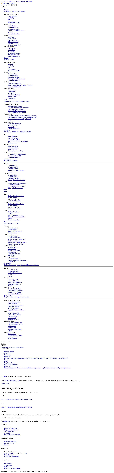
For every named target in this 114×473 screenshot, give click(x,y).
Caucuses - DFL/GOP (14, 45)
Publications (7, 295)
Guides (6, 359)
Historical (7, 356)
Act (19, 199)
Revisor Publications (13, 308)
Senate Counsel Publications (16, 305)
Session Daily (12, 274)
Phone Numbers (8, 455)
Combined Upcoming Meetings (17, 154)
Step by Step (7, 364)
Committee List (12, 26)
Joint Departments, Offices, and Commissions (17, 101)
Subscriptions (11, 98)
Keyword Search (12, 228)
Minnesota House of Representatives (14, 11)
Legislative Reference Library (16, 109)
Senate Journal (12, 90)
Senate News (8, 465)
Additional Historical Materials (59, 358)
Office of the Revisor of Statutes (17, 112)
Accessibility (11, 127)
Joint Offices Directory (14, 123)
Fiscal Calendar (12, 143)
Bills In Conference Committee (16, 186)
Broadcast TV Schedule (14, 156)
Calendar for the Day (14, 139)
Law (5, 221)
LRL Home (4, 376)
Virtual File (48, 358)
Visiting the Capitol (9, 431)
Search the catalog (6, 418)
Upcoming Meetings (13, 29)
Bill (16, 199)
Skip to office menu (18, 1)
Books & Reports (9, 351)
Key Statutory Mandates (48, 368)
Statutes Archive (12, 233)
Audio (16, 269)
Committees (7, 159)
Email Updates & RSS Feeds (12, 468)
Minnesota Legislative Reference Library (12, 347)
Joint (5, 99)
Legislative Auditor (13, 306)
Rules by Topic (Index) (14, 250)
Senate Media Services (14, 284)
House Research (12, 40)
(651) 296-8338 (8, 453)
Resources (15, 364)
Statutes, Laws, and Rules (11, 223)
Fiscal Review (12, 334)
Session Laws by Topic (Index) (16, 239)
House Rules (11, 50)
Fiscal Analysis (12, 38)
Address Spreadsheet (14, 56)
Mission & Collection (10, 368)
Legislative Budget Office (15, 106)
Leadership (11, 18)
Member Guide (12, 318)
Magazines (7, 353)
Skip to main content (6, 1)
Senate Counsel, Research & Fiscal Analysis (20, 85)
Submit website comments (11, 456)
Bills (5, 189)
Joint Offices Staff (13, 125)
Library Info (7, 366)
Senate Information (13, 319)
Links (5, 361)
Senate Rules (11, 91)
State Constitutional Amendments (17, 260)
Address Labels (12, 96)
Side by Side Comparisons (15, 188)
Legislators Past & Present (15, 324)
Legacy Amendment (13, 128)
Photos (10, 276)
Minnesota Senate (9, 59)
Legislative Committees (10, 160)
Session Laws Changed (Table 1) (17, 242)
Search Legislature (6, 5)
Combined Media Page (14, 289)
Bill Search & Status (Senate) (16, 204)
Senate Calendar (12, 149)
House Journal (12, 48)
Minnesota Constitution (14, 258)
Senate (6, 58)
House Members (12, 16)
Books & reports (12, 338)
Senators (10, 64)
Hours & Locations (22, 368)
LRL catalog (6, 421)
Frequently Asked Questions (12, 434)
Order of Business (13, 138)
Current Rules (12, 249)
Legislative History (9, 363)
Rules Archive (12, 252)
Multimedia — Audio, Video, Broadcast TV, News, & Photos (21, 265)
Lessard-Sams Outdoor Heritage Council (19, 119)
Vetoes (10, 218)
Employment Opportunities (63, 368)
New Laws (11, 337)
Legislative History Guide (15, 322)
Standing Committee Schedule (16, 30)
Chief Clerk (11, 37)
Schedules (7, 130)
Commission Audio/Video (15, 294)
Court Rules (11, 261)
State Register (12, 255)
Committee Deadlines (14, 34)
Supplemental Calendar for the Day (18, 141)
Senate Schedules (13, 146)
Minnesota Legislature (9, 3)
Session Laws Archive (14, 241)
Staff (9, 19)
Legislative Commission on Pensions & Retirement (22, 117)
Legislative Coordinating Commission (18, 107)
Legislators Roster (13, 316)
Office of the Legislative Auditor (17, 111)
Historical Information (10, 428)
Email (25, 453)
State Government (16, 358)
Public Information (13, 42)
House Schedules (13, 136)
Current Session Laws (14, 220)
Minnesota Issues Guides (15, 335)
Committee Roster (13, 27)
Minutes (10, 32)
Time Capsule (40, 358)
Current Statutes (12, 229)
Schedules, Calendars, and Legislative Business (17, 131)
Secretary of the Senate (14, 83)
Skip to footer (28, 1)
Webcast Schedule (13, 271)
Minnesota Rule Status (14, 253)
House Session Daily (14, 313)
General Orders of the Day (15, 151)
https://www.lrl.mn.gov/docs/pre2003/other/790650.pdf (16, 399)
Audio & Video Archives (15, 273)
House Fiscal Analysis (14, 302)
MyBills (10, 213)
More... (10, 120)
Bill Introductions (13, 197)
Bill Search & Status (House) (16, 196)
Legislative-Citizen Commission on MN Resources (22, 115)
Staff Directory (32, 368)
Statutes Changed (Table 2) (15, 244)
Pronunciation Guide (14, 54)
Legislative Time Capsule (15, 329)
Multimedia (7, 263)
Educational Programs (14, 53)
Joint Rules (11, 51)
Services (39, 368)
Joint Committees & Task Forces (17, 183)
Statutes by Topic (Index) (15, 231)
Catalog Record (5, 383)
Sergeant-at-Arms (13, 43)
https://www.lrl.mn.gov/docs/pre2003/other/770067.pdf (16, 407)
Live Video (11, 269)
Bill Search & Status (13, 212)
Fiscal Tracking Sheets (14, 200)
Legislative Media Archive (15, 290)
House (6, 10)
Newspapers (7, 355)
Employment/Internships (11, 430)
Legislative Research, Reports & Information (16, 297)
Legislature (7, 358)
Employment (11, 21)
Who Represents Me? (14, 22)
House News (8, 463)
